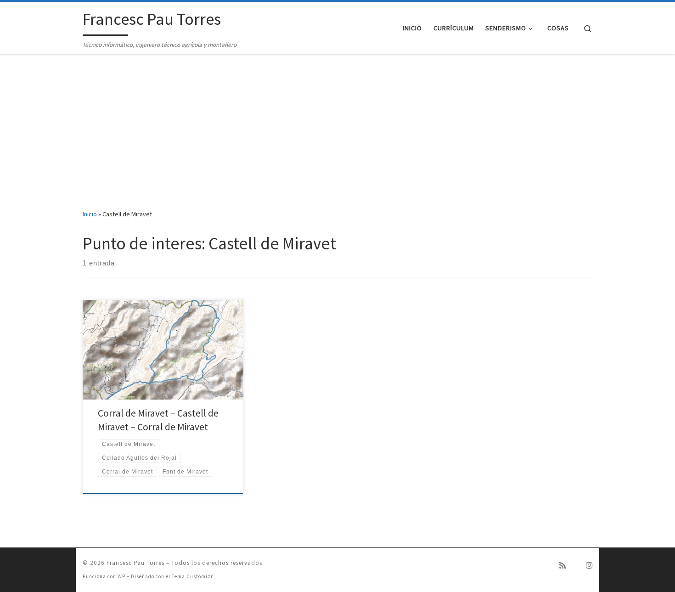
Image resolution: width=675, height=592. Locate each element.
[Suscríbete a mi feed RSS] (562, 565)
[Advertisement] (337, 131)
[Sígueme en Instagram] (589, 565)
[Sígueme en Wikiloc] (576, 565)
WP (121, 576)
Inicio (90, 214)
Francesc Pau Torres (135, 563)
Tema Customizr (192, 576)
